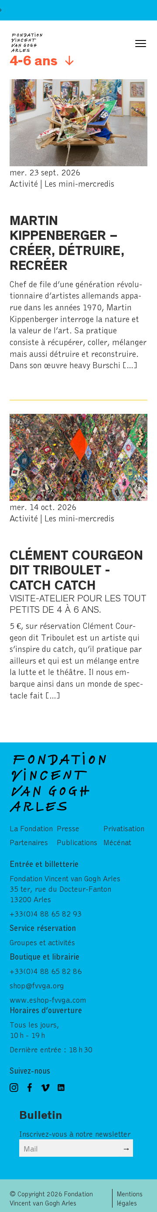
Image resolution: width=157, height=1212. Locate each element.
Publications (77, 842)
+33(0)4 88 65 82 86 (46, 971)
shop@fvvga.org (37, 985)
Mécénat (117, 842)
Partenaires (29, 842)
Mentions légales (130, 1198)
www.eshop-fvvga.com (48, 999)
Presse (68, 828)
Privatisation (123, 828)
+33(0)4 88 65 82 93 (46, 913)
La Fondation (31, 828)
